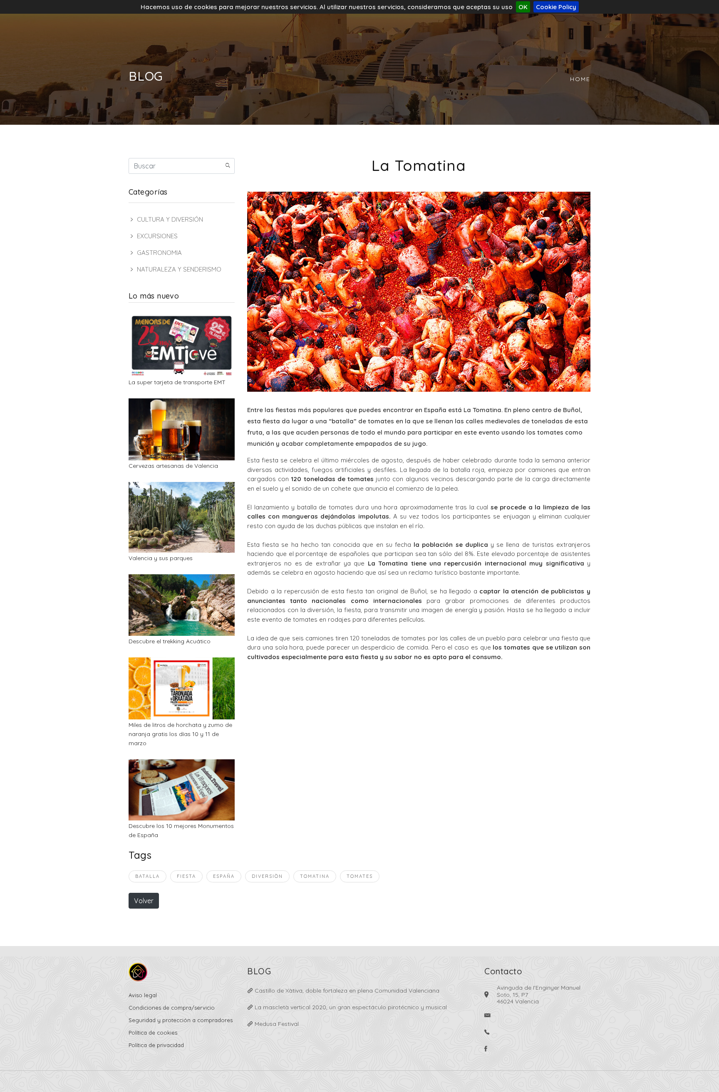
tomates (360, 876)
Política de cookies (153, 1032)
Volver (144, 901)
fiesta (186, 876)
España (224, 876)
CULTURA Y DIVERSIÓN (170, 219)
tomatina (315, 876)
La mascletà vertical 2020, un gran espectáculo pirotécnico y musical (350, 1007)
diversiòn (267, 876)
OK (523, 7)
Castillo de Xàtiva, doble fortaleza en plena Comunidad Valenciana (346, 990)
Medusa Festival (276, 1024)
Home (580, 79)
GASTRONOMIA (159, 253)
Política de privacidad (156, 1045)
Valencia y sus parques (161, 558)
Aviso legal (143, 995)
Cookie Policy (556, 7)
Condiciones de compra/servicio (172, 1007)
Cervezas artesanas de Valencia (173, 465)
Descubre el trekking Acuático (170, 641)
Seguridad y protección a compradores (181, 1020)
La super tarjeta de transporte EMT (177, 382)
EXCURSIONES (157, 236)
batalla (147, 876)
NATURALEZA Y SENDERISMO (179, 269)
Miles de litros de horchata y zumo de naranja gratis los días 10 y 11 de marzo (180, 734)
